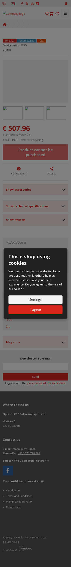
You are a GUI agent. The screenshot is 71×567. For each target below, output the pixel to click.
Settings (35, 299)
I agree (35, 309)
